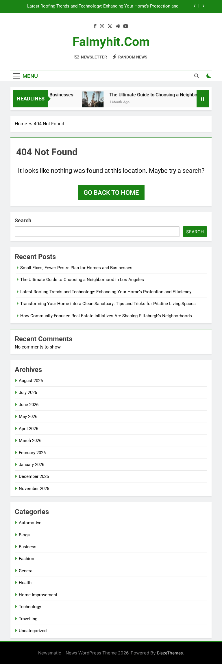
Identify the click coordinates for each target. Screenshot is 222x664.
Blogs (24, 535)
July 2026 (28, 392)
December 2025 (34, 476)
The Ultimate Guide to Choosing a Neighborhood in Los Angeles (82, 279)
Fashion (26, 558)
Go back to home (111, 192)
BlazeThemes (170, 652)
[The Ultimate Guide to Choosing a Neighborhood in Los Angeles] (88, 102)
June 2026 (28, 404)
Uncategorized (33, 630)
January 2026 (31, 464)
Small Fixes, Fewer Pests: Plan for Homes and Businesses (76, 267)
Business (27, 546)
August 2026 (31, 380)
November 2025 (34, 488)
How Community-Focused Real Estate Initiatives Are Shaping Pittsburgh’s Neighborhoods (106, 315)
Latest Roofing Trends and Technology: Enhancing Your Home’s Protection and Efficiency (102, 6)
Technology (30, 606)
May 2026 (28, 416)
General (26, 570)
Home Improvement (38, 594)
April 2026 (28, 428)
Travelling (28, 618)
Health (25, 582)
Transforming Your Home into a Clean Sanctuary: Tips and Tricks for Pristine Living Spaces (108, 303)
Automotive (30, 522)
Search (23, 220)
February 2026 (32, 452)
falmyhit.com (111, 41)
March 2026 (30, 440)
